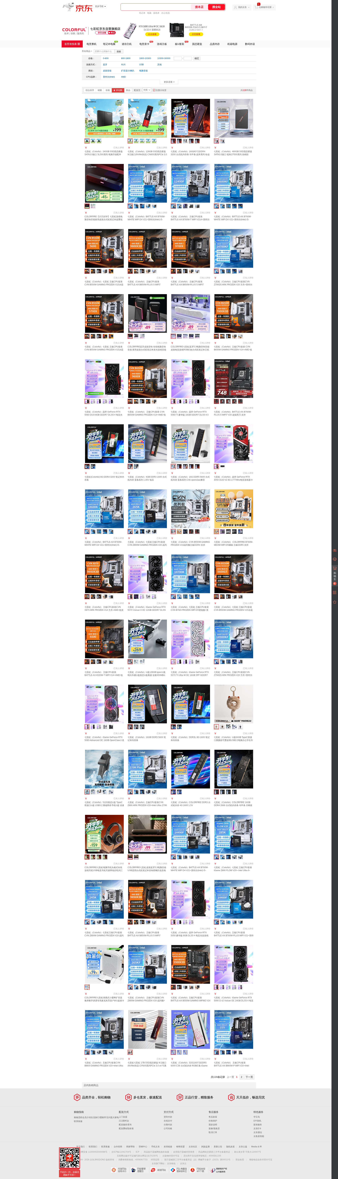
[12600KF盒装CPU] (142, 206)
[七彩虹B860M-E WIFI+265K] (136, 531)
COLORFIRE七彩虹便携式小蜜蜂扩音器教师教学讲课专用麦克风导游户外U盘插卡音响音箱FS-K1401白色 (104, 1000)
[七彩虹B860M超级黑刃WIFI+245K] (111, 922)
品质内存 (215, 44)
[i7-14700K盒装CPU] (185, 596)
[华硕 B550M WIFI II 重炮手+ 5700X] (105, 336)
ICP (137, 1152)
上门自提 (123, 1117)
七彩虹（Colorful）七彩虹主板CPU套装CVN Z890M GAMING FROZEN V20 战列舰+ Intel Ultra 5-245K (104, 935)
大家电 (115, 1117)
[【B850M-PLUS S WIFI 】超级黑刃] (197, 531)
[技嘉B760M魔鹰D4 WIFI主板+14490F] (197, 857)
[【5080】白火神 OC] (99, 726)
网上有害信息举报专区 (179, 1170)
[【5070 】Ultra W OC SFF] (142, 596)
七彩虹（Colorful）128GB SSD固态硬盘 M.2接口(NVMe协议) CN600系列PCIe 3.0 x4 (147, 154)
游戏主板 (162, 44)
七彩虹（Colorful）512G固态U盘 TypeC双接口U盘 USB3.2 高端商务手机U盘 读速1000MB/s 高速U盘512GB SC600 (104, 805)
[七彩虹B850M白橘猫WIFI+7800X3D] (222, 336)
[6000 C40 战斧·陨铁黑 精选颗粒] (197, 466)
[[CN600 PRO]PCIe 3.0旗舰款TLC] (142, 141)
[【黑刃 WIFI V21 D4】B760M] (234, 401)
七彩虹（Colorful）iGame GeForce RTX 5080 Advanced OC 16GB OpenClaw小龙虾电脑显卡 (104, 740)
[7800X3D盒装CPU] (228, 336)
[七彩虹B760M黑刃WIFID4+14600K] (111, 531)
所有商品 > (87, 51)
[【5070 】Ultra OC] (136, 596)
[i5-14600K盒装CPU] (99, 531)
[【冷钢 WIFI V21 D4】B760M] (228, 401)
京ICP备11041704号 (121, 1152)
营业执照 (240, 1159)
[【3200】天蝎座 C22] (228, 791)
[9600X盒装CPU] (142, 401)
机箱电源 (232, 44)
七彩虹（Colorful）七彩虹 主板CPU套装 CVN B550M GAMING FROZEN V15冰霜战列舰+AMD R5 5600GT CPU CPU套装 (233, 610)
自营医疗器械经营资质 (183, 1152)
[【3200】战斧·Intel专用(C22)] (197, 141)
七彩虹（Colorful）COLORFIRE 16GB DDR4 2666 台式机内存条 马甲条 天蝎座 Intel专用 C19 (233, 805)
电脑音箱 (143, 70)
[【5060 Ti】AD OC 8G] (185, 401)
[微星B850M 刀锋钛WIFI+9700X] (197, 271)
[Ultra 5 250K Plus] (105, 1052)
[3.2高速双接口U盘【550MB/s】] (111, 791)
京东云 (183, 1163)
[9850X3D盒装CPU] (142, 922)
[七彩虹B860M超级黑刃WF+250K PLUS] (93, 1052)
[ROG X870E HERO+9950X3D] (105, 596)
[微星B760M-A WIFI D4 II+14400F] (240, 922)
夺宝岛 (257, 1117)
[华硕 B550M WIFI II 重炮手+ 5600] (111, 271)
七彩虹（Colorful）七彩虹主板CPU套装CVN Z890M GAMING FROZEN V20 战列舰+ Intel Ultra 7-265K (147, 545)
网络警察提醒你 (139, 1170)
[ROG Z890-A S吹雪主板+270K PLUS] (154, 791)
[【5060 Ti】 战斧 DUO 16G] (179, 401)
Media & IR (256, 1146)
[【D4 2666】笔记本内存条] (93, 466)
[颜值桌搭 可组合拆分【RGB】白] (142, 336)
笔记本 (142, 13)
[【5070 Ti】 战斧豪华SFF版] (179, 661)
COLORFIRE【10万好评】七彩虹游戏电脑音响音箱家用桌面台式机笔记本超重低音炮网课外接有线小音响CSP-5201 (103, 219)
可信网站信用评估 (120, 1170)
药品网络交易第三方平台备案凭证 (214, 1152)
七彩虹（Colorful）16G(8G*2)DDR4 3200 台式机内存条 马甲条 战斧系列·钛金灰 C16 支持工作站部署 (190, 154)
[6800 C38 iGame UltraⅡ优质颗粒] (179, 1052)
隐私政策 (230, 1146)
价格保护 (213, 1121)
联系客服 (78, 1121)
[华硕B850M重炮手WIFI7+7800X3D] (234, 336)
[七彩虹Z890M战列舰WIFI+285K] (222, 857)
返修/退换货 (214, 1128)
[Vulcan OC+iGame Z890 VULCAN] (111, 726)
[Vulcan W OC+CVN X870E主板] (105, 726)
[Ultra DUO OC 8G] (111, 401)
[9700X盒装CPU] (185, 271)
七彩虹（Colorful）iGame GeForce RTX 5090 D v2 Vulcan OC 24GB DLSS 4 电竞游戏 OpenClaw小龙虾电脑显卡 (233, 1000)
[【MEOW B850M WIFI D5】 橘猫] (179, 531)
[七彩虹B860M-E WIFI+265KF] (136, 987)
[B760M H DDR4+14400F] (234, 922)
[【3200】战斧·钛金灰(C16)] (179, 141)
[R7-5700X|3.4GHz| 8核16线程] (99, 336)
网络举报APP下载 (199, 1170)
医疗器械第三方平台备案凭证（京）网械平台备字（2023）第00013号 (197, 1159)
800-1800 (125, 58)
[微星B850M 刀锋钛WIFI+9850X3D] (154, 922)
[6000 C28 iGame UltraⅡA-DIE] (185, 1052)
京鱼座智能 (259, 1136)
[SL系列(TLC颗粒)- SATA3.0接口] (99, 141)
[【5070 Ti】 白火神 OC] (191, 661)
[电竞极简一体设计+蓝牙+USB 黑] (191, 336)
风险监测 (205, 1146)
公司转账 (168, 1128)
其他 (159, 64)
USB (141, 64)
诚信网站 (159, 1170)
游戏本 (156, 13)
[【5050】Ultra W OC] (185, 922)
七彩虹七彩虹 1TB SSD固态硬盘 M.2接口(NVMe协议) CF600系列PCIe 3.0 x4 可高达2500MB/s (147, 1065)
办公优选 (165, 13)
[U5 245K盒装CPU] (105, 922)
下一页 (249, 1077)
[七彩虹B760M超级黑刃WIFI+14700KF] (222, 271)
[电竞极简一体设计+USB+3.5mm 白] (185, 336)
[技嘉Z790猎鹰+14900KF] (240, 661)
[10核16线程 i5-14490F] (185, 857)
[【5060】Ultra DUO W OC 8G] (105, 401)
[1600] (179, 791)
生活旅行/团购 (97, 1117)
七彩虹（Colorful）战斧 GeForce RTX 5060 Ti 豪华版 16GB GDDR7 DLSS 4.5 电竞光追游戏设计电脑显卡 (190, 415)
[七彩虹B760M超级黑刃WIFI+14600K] (93, 531)
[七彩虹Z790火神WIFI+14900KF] (222, 661)
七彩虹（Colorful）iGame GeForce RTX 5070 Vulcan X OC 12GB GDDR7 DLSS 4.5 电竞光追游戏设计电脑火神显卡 (147, 610)
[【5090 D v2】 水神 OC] (228, 987)
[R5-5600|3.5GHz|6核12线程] (99, 271)
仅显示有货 (161, 90)
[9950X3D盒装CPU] (99, 596)
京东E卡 (257, 1128)
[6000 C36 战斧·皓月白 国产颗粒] (185, 466)
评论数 (119, 90)
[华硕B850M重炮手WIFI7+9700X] (191, 271)
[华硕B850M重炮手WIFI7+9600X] (154, 401)
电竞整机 (91, 44)
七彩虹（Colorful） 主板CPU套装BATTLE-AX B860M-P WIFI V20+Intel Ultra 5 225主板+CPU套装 (231, 1065)
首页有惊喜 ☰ (72, 44)
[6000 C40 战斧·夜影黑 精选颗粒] (191, 466)
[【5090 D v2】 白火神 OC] (234, 987)
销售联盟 (180, 1146)
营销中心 (143, 1146)
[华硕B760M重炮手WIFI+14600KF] (240, 206)
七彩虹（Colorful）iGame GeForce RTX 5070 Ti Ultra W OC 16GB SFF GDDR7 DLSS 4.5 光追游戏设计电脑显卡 (190, 675)
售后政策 (213, 1117)
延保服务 (258, 1124)
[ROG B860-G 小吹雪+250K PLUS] (111, 1052)
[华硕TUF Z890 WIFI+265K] (154, 531)
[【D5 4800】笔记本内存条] (142, 726)
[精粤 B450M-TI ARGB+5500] (105, 661)
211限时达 (124, 1121)
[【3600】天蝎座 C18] (222, 791)
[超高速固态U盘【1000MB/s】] (99, 791)
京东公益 (243, 1146)
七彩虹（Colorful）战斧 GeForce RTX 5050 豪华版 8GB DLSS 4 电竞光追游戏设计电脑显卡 (189, 935)
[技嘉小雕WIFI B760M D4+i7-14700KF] (240, 271)
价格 (108, 90)
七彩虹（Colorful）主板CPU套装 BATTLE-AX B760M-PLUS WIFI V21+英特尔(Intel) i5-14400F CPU (234, 935)
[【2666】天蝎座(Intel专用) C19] (234, 791)
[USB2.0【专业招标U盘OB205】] (136, 661)
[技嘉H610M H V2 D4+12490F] (191, 206)
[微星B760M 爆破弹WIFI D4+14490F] (191, 857)
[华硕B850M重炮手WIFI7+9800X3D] (148, 271)
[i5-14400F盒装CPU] (228, 922)
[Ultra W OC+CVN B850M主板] (148, 596)
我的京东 (242, 7)
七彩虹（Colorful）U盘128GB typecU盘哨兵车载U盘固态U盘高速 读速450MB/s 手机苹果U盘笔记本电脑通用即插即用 (146, 675)
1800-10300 (145, 58)
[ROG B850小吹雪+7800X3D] (240, 336)
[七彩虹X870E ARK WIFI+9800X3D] (136, 271)
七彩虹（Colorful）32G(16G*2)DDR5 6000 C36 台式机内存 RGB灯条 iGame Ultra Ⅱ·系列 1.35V (189, 1065)
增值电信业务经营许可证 (260, 1159)
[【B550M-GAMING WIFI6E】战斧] (191, 531)
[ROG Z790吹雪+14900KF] (234, 661)
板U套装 (179, 44)
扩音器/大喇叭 (127, 70)
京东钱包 (171, 1163)
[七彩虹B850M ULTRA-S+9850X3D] (136, 922)
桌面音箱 (107, 70)
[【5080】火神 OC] (93, 726)
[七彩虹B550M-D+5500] (93, 661)
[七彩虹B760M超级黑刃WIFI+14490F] (179, 857)
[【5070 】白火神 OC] (154, 596)
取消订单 (213, 1132)
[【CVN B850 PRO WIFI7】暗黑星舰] (185, 531)
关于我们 (80, 1146)
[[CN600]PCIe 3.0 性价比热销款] (136, 141)
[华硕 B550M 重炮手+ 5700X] (111, 336)
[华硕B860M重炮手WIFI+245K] (99, 922)
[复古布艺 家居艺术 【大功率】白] (136, 857)
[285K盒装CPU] (228, 857)
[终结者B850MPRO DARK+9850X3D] (148, 922)
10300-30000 (163, 58)
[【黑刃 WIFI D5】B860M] (222, 401)
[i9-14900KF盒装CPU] (228, 661)
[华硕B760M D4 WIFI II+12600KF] (148, 206)
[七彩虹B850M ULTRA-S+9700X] (179, 271)
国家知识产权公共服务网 (218, 1170)
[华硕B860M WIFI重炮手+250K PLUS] (99, 1052)
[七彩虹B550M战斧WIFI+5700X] (93, 336)
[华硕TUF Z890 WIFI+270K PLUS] (148, 791)
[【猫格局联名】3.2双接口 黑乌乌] (240, 726)
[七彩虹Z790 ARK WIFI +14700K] (179, 596)
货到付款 (168, 1117)
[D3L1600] (179, 726)
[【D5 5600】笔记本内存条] (136, 726)
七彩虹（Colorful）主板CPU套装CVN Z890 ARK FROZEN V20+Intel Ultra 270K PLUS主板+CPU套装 (147, 805)
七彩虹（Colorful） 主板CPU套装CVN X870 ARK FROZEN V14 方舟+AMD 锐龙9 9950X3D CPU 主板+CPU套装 (103, 610)
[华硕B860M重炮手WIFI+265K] (148, 531)
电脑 (149, 13)
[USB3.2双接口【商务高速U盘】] (105, 791)
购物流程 (78, 1117)
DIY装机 (257, 1121)
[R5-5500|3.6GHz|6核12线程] (99, 661)
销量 (100, 90)
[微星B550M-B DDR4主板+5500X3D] (185, 987)
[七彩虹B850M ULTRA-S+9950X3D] (93, 596)
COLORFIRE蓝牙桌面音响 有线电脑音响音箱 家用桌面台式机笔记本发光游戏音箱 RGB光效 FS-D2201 (147, 350)
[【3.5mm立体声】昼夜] (93, 857)
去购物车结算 (265, 7)
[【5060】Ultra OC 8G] (99, 401)
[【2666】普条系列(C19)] (185, 141)
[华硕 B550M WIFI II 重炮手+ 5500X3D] (197, 987)
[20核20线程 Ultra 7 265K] (142, 531)
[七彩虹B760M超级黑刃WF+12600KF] (136, 206)
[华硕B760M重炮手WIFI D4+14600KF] (234, 206)
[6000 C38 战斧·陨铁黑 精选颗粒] (179, 466)
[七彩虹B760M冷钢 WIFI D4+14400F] (222, 922)
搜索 (119, 51)
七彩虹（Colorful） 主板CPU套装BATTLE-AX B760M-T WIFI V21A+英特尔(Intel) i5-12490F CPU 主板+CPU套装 (190, 219)
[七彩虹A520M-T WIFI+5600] (93, 271)
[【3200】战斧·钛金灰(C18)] (191, 141)
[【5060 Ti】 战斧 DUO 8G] (197, 401)
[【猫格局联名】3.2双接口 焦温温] (222, 726)
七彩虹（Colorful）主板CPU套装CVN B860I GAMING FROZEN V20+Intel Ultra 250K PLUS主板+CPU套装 (103, 1065)
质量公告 (218, 1146)
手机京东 (155, 1146)
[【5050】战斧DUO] (179, 922)
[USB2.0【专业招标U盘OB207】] (228, 726)
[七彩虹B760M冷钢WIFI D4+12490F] (179, 206)
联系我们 (93, 1146)
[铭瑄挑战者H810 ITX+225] (234, 1052)
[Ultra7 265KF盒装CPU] (142, 987)
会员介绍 (86, 1117)
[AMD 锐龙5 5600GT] (228, 596)
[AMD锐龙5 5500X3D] (179, 987)
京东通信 (258, 1132)
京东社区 (193, 1146)
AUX (123, 64)
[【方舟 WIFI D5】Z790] (240, 531)
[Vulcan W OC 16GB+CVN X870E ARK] (197, 661)
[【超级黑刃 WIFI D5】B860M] (240, 401)
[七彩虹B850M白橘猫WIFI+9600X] (136, 401)
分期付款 (168, 1124)
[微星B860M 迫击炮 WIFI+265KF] (154, 987)
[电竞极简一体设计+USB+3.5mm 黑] (179, 336)
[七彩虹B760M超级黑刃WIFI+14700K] (191, 596)
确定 (197, 58)
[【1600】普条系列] (136, 466)
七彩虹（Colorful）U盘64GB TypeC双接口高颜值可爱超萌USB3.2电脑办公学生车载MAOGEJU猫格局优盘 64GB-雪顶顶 (233, 740)
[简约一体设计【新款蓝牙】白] (93, 206)
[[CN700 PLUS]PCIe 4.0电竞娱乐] (154, 141)
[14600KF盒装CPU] (228, 206)
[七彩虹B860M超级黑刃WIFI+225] (222, 1052)
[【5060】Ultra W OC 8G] (93, 401)
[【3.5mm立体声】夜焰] (99, 857)
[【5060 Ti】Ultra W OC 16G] (191, 401)
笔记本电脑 (109, 44)
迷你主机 (127, 44)
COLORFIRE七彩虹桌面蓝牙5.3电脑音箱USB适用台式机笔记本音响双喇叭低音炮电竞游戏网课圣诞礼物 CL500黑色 (147, 870)
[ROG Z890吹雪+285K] (234, 857)
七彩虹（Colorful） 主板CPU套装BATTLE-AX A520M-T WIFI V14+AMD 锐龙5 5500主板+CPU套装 (103, 675)
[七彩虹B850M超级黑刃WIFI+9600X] (148, 401)
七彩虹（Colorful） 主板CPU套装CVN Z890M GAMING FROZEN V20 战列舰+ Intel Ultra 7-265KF (146, 1000)
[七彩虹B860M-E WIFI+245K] (93, 922)
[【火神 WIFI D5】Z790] (234, 531)
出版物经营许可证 (170, 1156)
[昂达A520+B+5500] (111, 661)
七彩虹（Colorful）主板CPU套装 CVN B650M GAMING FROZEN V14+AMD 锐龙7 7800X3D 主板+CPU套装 (233, 350)
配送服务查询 (125, 1124)
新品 (128, 90)
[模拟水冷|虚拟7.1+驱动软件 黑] (197, 336)
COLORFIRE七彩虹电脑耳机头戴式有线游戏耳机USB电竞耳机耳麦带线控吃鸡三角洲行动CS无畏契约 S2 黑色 (103, 870)
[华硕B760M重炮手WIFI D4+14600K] (105, 531)
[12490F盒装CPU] (185, 206)
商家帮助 (130, 1146)
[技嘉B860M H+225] (240, 1052)
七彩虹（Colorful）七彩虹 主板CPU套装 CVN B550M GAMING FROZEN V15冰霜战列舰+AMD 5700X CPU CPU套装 (103, 350)
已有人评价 (119, 147)
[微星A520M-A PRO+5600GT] (234, 596)
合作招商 (118, 1146)
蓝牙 (105, 64)
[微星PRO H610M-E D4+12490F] (197, 206)
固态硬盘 (197, 44)
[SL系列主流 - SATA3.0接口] (93, 141)
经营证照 (155, 1159)
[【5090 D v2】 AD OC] (240, 987)
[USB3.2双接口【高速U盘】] (142, 661)
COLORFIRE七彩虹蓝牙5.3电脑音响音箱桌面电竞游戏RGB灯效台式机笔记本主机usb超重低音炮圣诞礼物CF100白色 (190, 350)
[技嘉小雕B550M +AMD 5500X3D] (191, 987)
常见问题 (108, 1117)
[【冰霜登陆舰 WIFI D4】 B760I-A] (228, 531)
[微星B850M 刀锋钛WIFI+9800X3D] (154, 271)
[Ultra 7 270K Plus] (142, 791)
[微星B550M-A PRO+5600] (105, 271)
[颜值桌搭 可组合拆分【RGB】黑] (136, 336)
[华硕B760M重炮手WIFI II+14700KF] (234, 271)
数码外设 (250, 44)
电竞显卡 (144, 44)
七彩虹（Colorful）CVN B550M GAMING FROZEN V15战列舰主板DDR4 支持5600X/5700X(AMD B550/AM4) (190, 545)
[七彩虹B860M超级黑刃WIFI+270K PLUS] (136, 791)
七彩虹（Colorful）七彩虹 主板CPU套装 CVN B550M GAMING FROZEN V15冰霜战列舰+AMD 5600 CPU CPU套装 (103, 284)
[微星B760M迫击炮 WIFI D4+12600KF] (154, 206)
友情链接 (168, 1146)
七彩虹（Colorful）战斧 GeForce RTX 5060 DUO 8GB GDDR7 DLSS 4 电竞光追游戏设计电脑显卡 (103, 415)
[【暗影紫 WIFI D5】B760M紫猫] (222, 531)
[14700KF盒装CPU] (228, 271)
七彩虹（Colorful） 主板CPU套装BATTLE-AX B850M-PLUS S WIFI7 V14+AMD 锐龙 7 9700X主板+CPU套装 (189, 284)
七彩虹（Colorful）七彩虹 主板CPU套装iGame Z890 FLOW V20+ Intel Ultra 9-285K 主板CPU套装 (233, 870)
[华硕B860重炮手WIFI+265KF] (148, 987)
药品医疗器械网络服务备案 (156, 1152)
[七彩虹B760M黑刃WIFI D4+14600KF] (222, 206)
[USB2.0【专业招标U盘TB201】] (93, 791)
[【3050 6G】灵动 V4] (222, 466)
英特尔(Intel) (109, 77)
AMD (123, 77)
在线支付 (168, 1121)
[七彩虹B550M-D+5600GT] (222, 596)
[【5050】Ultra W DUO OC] (191, 922)
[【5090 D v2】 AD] (222, 987)
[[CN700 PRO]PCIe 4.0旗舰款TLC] (148, 141)
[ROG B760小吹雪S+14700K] (197, 596)
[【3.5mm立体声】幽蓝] (105, 857)
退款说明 (213, 1124)
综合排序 (90, 90)
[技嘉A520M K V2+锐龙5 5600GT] (240, 596)
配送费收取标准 (126, 1128)
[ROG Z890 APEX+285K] (240, 857)
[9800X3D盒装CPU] (142, 271)
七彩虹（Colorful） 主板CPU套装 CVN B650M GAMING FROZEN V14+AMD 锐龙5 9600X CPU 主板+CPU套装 (147, 415)
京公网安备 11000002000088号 (92, 1152)
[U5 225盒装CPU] (228, 1052)
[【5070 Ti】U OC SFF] (185, 661)
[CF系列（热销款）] (222, 141)
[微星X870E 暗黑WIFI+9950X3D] (111, 596)
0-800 (106, 58)
